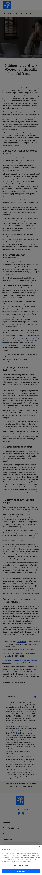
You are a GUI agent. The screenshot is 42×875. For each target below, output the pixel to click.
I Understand (21, 871)
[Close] (39, 847)
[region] (21, 860)
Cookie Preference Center (21, 865)
